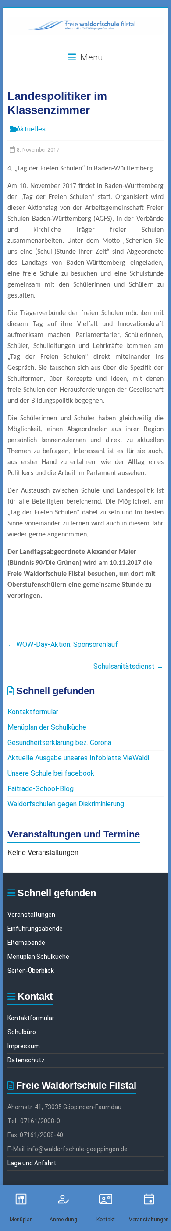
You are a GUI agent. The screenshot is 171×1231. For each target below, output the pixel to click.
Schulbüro (21, 1032)
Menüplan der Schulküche (46, 727)
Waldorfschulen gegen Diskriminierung (65, 804)
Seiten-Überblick (30, 970)
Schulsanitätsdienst (128, 666)
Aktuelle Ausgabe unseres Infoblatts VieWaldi (78, 758)
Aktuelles (31, 129)
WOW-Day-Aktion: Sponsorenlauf (62, 644)
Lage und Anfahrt (31, 1163)
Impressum (23, 1046)
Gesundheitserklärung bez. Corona (59, 742)
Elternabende (26, 942)
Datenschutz (26, 1060)
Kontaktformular (32, 712)
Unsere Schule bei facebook (50, 773)
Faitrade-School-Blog (40, 788)
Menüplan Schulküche (38, 956)
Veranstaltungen (31, 914)
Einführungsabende (35, 928)
